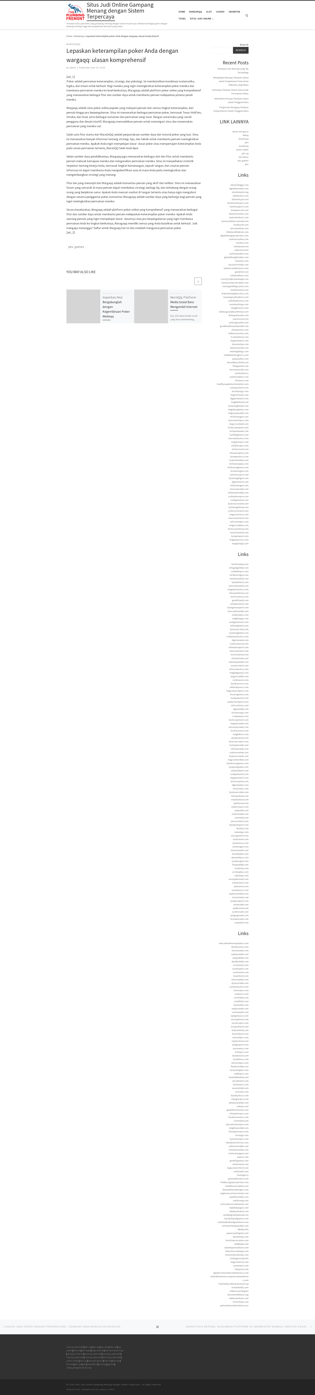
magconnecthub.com (238, 759)
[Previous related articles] (190, 281)
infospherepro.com (239, 1113)
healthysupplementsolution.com (233, 384)
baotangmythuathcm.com (236, 297)
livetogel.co (243, 1175)
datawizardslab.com (239, 1102)
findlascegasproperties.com (234, 1182)
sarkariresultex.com (239, 239)
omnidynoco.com (240, 890)
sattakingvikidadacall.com (236, 1214)
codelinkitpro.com (240, 571)
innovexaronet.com (239, 650)
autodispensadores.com (236, 1247)
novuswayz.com (241, 1048)
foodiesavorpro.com (238, 1117)
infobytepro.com (240, 614)
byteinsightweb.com (238, 405)
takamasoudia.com (239, 347)
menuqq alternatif (74, 1347)
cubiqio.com (243, 1106)
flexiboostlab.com (240, 1066)
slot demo (244, 157)
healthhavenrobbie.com (237, 1186)
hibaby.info (243, 1229)
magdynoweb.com (239, 723)
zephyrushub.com (240, 954)
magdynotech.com (239, 777)
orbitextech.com (240, 1164)
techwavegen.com (239, 470)
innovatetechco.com (238, 438)
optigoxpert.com (240, 1044)
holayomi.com (242, 1269)
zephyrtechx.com (240, 1041)
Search (244, 45)
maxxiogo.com (241, 832)
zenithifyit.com (241, 1001)
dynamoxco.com (240, 843)
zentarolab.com (241, 904)
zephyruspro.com (240, 806)
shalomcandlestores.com (236, 268)
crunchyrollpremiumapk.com (235, 279)
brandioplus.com (240, 853)
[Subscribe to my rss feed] (247, 1386)
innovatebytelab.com (238, 611)
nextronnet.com (241, 839)
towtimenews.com (239, 289)
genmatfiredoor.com (238, 1178)
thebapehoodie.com (239, 315)
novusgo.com (242, 1135)
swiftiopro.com (241, 1073)
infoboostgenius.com (238, 467)
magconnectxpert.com (237, 690)
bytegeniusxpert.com (238, 607)
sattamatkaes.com (239, 275)
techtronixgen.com (239, 416)
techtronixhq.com (240, 564)
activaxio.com (242, 1091)
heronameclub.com (239, 369)
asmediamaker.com (239, 253)
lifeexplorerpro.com (239, 1131)
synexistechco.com (239, 986)
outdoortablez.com (239, 376)
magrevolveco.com (239, 514)
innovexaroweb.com (239, 727)
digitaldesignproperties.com (234, 235)
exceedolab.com (240, 1088)
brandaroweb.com (240, 918)
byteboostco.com (240, 683)
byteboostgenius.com (238, 763)
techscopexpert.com (238, 427)
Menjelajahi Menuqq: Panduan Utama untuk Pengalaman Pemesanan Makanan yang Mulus (231, 81)
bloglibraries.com (240, 307)
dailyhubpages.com (239, 1207)
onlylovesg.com (241, 1200)
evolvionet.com (241, 965)
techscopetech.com (239, 719)
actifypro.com (242, 1052)
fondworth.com (241, 224)
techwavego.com (240, 712)
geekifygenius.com (239, 1160)
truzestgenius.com (239, 694)
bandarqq (244, 146)
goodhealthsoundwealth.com (234, 326)
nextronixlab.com (240, 813)
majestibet (92, 1364)
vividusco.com (241, 993)
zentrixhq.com (242, 817)
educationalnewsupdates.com (234, 943)
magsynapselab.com (238, 413)
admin (73, 68)
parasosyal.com (241, 318)
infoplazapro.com (240, 445)
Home (69, 36)
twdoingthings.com (239, 351)
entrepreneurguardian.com (235, 1225)
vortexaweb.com (240, 1012)
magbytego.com (240, 618)
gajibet (110, 1364)
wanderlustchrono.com (237, 1142)
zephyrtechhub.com (239, 893)
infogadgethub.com (239, 567)
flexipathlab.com (240, 864)
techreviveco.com (240, 730)
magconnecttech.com (238, 1167)
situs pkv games (95, 1360)
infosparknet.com (240, 795)
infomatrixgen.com (239, 485)
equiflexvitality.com (239, 1196)
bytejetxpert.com (240, 536)
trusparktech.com (240, 1026)
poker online (242, 149)
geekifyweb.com (240, 600)
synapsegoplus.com (239, 766)
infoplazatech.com (239, 603)
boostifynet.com (240, 1033)
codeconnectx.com (239, 643)
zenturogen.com (240, 846)
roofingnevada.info (239, 1258)
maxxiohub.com (241, 1004)
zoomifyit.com (241, 922)
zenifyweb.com (241, 1171)
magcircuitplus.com (239, 525)
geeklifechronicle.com (238, 1109)
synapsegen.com (240, 861)
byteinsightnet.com (239, 632)
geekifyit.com (242, 271)
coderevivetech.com (238, 510)
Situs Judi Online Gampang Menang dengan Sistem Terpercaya (107, 1384)
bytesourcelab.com (239, 792)
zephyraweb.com (240, 1008)
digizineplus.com (240, 784)
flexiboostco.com (240, 946)
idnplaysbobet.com (239, 1211)
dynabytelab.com (240, 961)
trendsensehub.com (239, 1149)
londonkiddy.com (240, 1287)
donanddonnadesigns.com (235, 1189)
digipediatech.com (239, 398)
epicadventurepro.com (237, 1124)
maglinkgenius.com (239, 672)
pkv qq (245, 153)
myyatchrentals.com (239, 264)
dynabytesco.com (240, 1095)
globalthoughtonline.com (236, 257)
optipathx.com (241, 810)
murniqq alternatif (92, 1354)
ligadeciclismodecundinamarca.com (231, 1272)
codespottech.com (239, 387)
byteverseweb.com (239, 756)
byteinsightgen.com (239, 478)
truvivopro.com (241, 990)
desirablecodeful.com (238, 362)
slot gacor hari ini (75, 1354)
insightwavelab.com (239, 1127)
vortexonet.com (241, 972)
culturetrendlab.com (239, 1146)
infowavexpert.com (239, 452)
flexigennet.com (241, 365)
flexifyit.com (242, 828)
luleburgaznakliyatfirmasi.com (234, 311)
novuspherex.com (240, 1019)
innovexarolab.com (239, 489)
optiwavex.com (241, 886)
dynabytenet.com (240, 737)
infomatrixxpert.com (239, 647)
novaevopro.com (240, 1022)
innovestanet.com (240, 821)
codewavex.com (240, 679)
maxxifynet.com (241, 975)
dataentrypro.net (240, 199)
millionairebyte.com (239, 1298)
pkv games (243, 160)
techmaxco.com (241, 1084)
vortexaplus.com (240, 871)
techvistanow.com (240, 654)
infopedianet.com (240, 770)
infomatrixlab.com (240, 748)
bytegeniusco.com (239, 456)
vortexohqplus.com (239, 1070)
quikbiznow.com (241, 908)
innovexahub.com (240, 979)
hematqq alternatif (111, 1354)
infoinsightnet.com (239, 625)
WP (78, 1389)
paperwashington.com (238, 1233)
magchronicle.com (240, 394)
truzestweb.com (240, 897)
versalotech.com (240, 1080)
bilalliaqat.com (241, 1243)
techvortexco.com (240, 596)
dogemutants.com (240, 340)
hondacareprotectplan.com (235, 282)
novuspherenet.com (239, 879)
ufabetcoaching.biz (239, 1291)
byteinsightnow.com (239, 507)
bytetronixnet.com (239, 532)
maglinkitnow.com (240, 402)
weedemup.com (241, 1236)
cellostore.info (241, 250)
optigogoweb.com (239, 915)
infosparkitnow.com (239, 593)
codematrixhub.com (239, 460)
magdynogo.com (240, 543)
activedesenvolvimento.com (234, 1204)
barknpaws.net (241, 246)
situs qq (113, 1347)
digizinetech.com (240, 481)
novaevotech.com (240, 665)
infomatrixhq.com (240, 658)
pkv (247, 142)
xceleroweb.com (240, 911)
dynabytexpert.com (239, 824)
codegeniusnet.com (239, 622)
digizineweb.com (240, 640)
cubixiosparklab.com (238, 661)
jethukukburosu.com (239, 300)
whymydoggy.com (240, 184)
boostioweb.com (240, 950)
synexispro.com (241, 1265)
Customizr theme (106, 1389)
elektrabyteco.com (239, 687)
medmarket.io (242, 373)
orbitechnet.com (240, 882)
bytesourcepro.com (239, 741)
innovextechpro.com (238, 420)
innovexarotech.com (239, 518)
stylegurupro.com (240, 1099)
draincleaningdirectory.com (235, 293)
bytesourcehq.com (239, 629)
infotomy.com (242, 380)
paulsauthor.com (240, 358)
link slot (77, 1350)
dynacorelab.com (240, 983)
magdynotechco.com (238, 589)
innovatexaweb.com (239, 585)
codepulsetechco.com (237, 636)
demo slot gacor (240, 131)
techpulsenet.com (240, 698)
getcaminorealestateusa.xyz (234, 1305)
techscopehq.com (240, 781)
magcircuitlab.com (240, 676)
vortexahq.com (241, 997)
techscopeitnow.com (238, 528)
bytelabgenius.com (239, 434)
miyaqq (102, 1364)
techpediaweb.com (239, 431)
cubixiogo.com (241, 875)
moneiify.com (242, 260)
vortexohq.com (241, 1120)
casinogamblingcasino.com (235, 286)
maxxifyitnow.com (240, 799)
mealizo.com (242, 242)
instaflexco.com (241, 1059)
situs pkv (104, 1347)
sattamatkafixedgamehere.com (233, 1222)
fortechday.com (241, 1301)
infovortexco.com (240, 705)
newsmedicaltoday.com (237, 1254)
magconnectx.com (240, 1261)
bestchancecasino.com (237, 1240)
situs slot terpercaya (114, 1350)
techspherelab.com (239, 745)
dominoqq (244, 138)
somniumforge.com (239, 304)
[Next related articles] (198, 281)
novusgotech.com (240, 835)
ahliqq (246, 135)
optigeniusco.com (240, 1015)
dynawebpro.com (240, 857)
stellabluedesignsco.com (236, 355)
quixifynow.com (241, 803)
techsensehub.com (239, 578)
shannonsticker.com (239, 213)
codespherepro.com (238, 496)
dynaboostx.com (240, 1055)
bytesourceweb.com (238, 503)
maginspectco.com (239, 539)
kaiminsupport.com (239, 206)
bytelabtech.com (240, 582)
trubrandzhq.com (240, 1030)
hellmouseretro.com (239, 333)
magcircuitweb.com (239, 423)
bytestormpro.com (239, 1138)
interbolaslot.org (240, 192)
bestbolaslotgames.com (236, 1218)
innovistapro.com (240, 1062)
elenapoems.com (240, 329)
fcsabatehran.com (240, 336)
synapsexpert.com (239, 900)
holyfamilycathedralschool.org (234, 1283)
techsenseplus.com (239, 463)
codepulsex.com (240, 716)
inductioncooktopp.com (237, 1251)
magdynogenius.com (238, 409)
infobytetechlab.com (238, 492)
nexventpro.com (240, 1037)
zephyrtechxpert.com (238, 701)
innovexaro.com (241, 788)
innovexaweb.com (240, 850)
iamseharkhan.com (239, 228)
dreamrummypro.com (238, 202)
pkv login (86, 1350)
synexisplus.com (240, 968)
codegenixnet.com (239, 500)
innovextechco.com (239, 669)
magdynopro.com (240, 441)
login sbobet (98, 1350)
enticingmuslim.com (239, 322)
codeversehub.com (239, 752)
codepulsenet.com (239, 774)
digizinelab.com (241, 709)
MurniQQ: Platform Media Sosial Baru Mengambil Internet (184, 302)
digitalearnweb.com (239, 188)
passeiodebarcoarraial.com (235, 221)
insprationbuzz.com (239, 217)
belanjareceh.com (240, 210)
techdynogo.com (240, 391)
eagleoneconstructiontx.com (234, 1193)
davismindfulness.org (238, 1294)
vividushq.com (241, 868)
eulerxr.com (243, 1157)
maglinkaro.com (241, 734)
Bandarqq (79, 36)
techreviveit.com (240, 449)
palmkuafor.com (241, 195)
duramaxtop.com (240, 344)
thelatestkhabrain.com (237, 231)
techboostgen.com (239, 574)
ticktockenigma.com (239, 1153)
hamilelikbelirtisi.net (239, 1077)
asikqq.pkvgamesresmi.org (78, 1367)
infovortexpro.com (239, 521)
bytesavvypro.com (239, 474)
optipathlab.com (240, 957)
